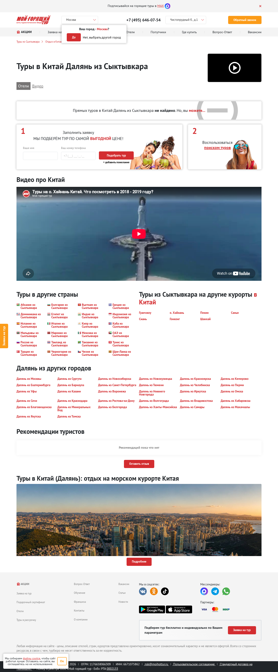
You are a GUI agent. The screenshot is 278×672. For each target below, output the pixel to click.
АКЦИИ (24, 584)
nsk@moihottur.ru (156, 664)
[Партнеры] (231, 609)
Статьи (122, 592)
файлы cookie (31, 658)
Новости (123, 601)
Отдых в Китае (53, 41)
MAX (160, 6)
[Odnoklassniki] (154, 591)
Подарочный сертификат (30, 602)
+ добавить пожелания (116, 162)
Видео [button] (37, 85)
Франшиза (80, 601)
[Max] (167, 6)
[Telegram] (215, 591)
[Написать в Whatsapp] (226, 591)
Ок (62, 661)
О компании (81, 619)
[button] (235, 68)
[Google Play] (152, 609)
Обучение (79, 592)
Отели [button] (23, 85)
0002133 (112, 669)
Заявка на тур (4, 336)
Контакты (79, 610)
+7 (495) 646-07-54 (143, 20)
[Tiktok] (165, 591)
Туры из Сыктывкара (27, 41)
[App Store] (179, 609)
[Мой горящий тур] (33, 19)
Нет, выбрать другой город (102, 37)
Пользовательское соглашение (194, 664)
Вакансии (123, 584)
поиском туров (217, 147)
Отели (20, 611)
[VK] (143, 591)
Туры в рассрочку (26, 619)
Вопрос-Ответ (82, 584)
